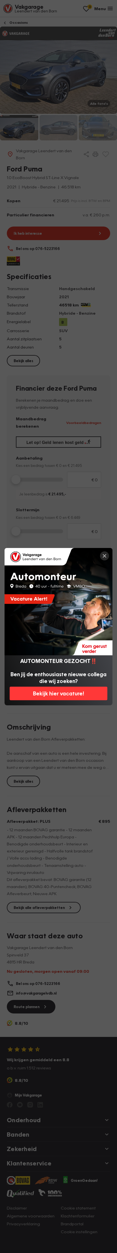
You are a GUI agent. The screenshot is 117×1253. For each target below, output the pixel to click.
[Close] (104, 555)
